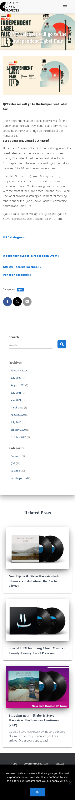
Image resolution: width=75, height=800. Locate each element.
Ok (37, 791)
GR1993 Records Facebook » (22, 267)
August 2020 (18, 414)
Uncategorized (19, 478)
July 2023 (16, 377)
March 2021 (17, 407)
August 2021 (18, 385)
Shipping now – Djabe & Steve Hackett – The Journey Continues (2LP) (34, 720)
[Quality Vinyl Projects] (11, 7)
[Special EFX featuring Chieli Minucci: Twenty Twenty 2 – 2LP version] (37, 619)
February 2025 (19, 370)
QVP (20, 289)
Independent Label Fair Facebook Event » (31, 256)
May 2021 (16, 400)
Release (15, 470)
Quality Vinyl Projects (35, 763)
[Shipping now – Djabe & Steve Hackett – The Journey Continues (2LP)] (37, 687)
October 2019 (18, 437)
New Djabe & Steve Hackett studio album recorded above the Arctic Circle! (34, 581)
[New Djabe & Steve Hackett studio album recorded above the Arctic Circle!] (37, 547)
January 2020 (18, 429)
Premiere (16, 456)
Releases (59, 763)
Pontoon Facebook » (17, 275)
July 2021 (16, 392)
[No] (70, 782)
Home (14, 763)
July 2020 (16, 422)
